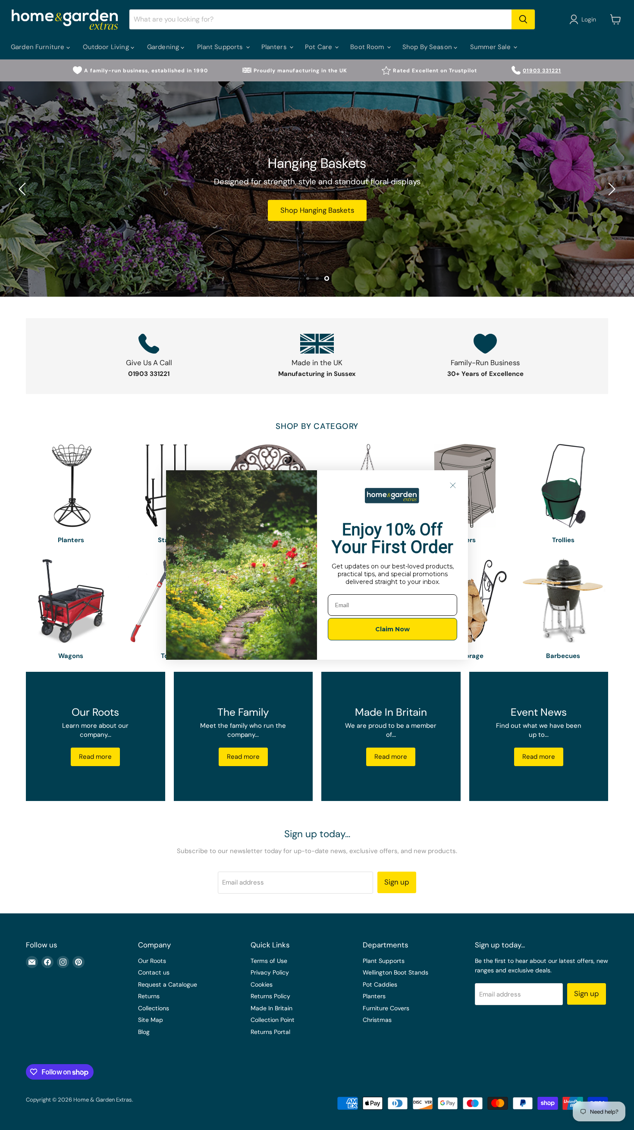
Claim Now (392, 629)
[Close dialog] (452, 485)
